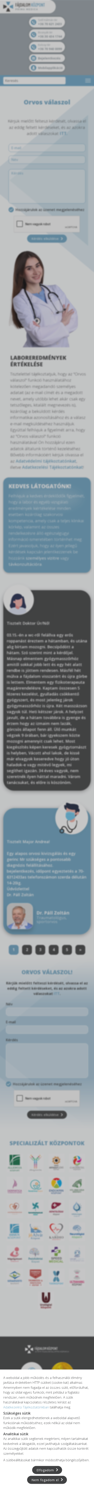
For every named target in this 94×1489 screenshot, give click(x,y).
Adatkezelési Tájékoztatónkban (26, 1407)
